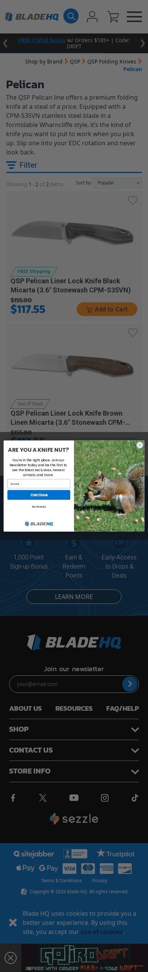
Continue (38, 494)
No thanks (39, 506)
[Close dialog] (140, 445)
